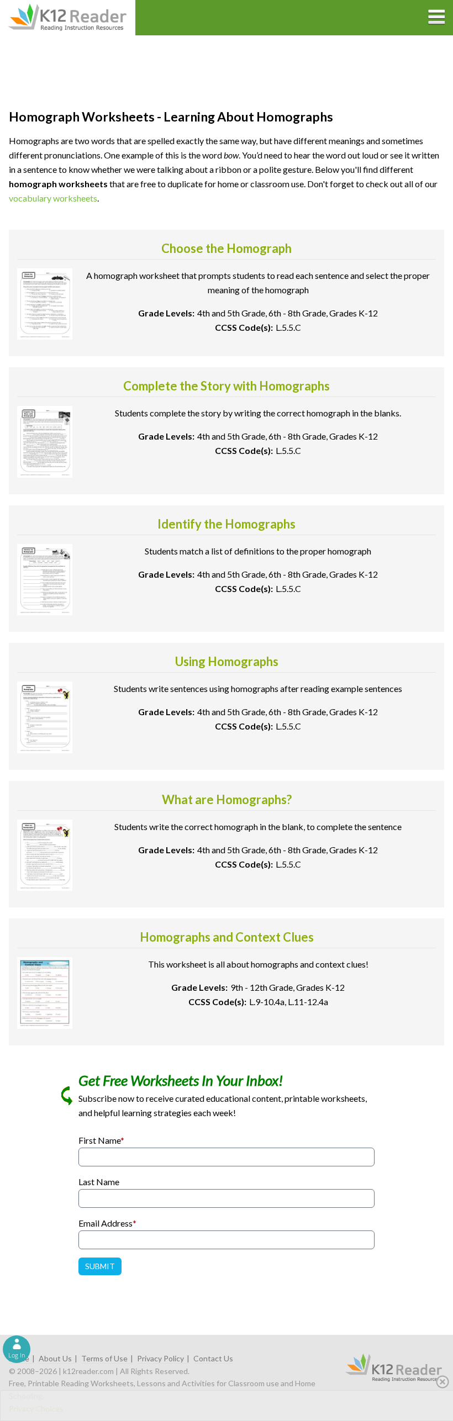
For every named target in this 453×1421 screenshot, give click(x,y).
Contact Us (213, 1358)
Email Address (107, 1223)
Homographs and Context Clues (227, 936)
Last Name (98, 1181)
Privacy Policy (160, 1358)
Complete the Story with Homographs (226, 385)
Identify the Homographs (226, 523)
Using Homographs (226, 661)
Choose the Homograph (226, 248)
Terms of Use (104, 1358)
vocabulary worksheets (53, 198)
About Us (55, 1358)
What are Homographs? (227, 799)
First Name (101, 1140)
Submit (100, 1266)
